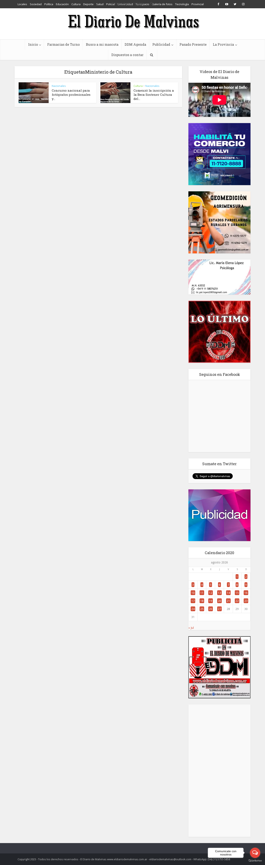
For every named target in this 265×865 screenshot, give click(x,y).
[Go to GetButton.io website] (255, 860)
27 (219, 609)
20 (219, 601)
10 (193, 593)
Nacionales (59, 86)
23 (246, 601)
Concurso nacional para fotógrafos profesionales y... (71, 94)
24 (193, 609)
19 (210, 601)
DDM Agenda (135, 44)
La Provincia (223, 44)
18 (202, 601)
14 (228, 593)
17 (193, 601)
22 (237, 601)
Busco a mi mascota (102, 44)
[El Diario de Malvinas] (132, 21)
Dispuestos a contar (127, 55)
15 (237, 593)
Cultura (138, 86)
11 (202, 593)
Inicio (33, 44)
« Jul (191, 628)
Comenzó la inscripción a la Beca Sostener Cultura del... (154, 94)
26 (210, 609)
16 (246, 593)
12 (210, 593)
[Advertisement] (219, 771)
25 (202, 609)
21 (228, 601)
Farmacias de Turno (63, 44)
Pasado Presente (193, 44)
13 (219, 593)
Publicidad (161, 44)
